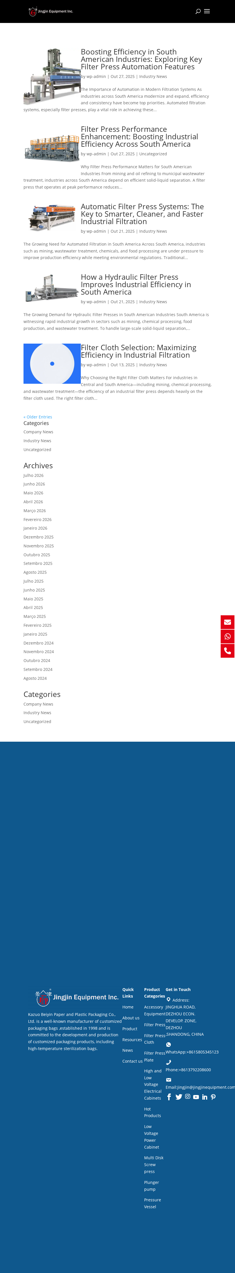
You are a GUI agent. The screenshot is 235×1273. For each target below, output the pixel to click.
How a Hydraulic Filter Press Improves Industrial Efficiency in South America (136, 284)
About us (131, 1018)
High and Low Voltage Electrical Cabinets (153, 1084)
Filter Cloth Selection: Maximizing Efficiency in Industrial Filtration (138, 351)
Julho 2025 (33, 581)
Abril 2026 (33, 501)
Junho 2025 (34, 590)
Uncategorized (153, 153)
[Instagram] (187, 1097)
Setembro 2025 (37, 563)
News (127, 1050)
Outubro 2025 (36, 554)
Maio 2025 (33, 599)
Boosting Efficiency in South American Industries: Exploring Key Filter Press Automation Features (141, 59)
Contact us (132, 1061)
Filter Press (154, 1024)
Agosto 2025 (35, 572)
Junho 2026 (34, 484)
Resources (132, 1039)
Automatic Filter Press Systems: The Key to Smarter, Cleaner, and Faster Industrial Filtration (142, 213)
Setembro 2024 (37, 669)
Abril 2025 (33, 607)
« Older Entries (37, 417)
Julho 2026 (33, 475)
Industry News (153, 76)
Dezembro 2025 (38, 537)
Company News (38, 431)
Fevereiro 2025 (37, 625)
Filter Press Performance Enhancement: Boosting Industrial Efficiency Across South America (139, 136)
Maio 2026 (33, 493)
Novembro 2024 (38, 651)
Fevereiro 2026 (37, 519)
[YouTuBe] (196, 1097)
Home (128, 1007)
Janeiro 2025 (35, 634)
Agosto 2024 (35, 678)
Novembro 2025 (38, 546)
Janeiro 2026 (35, 528)
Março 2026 (34, 510)
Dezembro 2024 (38, 643)
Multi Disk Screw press (153, 1164)
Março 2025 (34, 616)
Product (129, 1028)
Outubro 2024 (36, 660)
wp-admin (96, 76)
